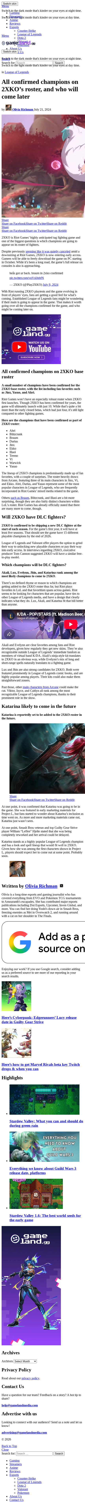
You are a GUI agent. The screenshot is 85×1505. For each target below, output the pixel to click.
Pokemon (23, 1492)
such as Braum (20, 497)
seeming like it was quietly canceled (48, 251)
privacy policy (30, 1378)
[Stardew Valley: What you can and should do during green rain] (46, 1099)
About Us (15, 48)
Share (5, 220)
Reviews (14, 23)
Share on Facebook (14, 223)
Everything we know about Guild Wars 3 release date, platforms (42, 1170)
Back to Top (9, 1446)
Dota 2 (21, 38)
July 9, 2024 (50, 284)
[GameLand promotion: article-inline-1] (31, 363)
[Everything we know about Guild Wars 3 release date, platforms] (46, 1147)
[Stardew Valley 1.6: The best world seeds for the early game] (46, 1194)
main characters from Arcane (41, 687)
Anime (13, 20)
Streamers (15, 16)
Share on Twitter (36, 223)
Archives (7, 1361)
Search (59, 62)
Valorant (22, 1489)
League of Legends (29, 34)
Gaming (14, 13)
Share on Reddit (56, 223)
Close (5, 1449)
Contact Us (16, 1500)
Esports (14, 27)
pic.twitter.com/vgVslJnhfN (26, 278)
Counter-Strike (26, 30)
